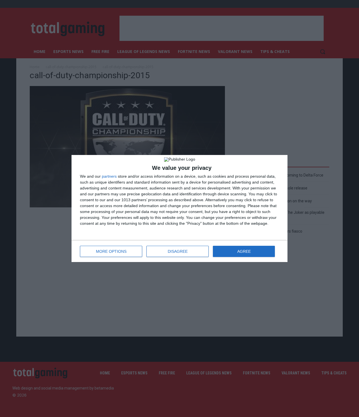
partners (109, 176)
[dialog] (179, 208)
